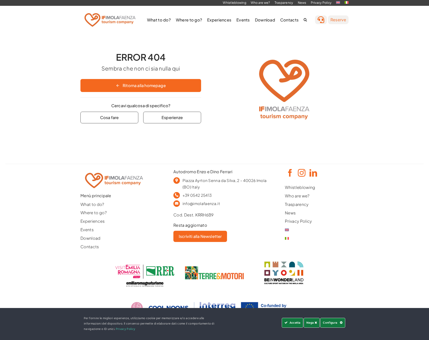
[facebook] (289, 173)
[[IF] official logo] (109, 11)
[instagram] (301, 173)
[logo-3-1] (214, 268)
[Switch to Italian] (307, 238)
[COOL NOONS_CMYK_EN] (214, 297)
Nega (310, 322)
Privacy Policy (125, 329)
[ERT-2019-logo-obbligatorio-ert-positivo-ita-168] (145, 280)
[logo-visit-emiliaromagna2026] (144, 266)
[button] (305, 19)
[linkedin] (313, 173)
